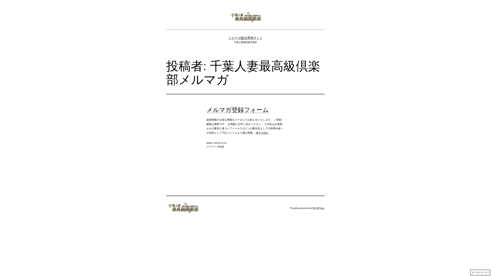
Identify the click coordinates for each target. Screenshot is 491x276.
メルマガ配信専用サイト (245, 38)
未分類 (221, 146)
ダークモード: (478, 272)
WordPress (318, 208)
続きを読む (262, 132)
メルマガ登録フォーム (238, 109)
